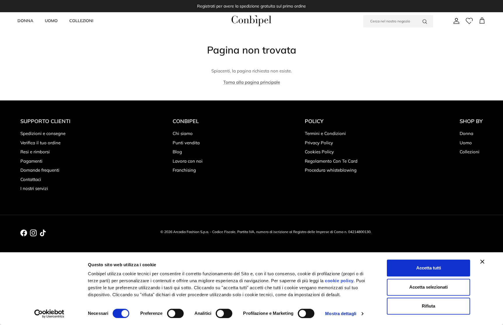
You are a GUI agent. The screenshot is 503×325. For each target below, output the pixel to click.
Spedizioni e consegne (42, 133)
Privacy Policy (319, 142)
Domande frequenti (39, 170)
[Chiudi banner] (482, 262)
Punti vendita (186, 142)
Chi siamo (183, 133)
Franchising (184, 170)
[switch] (175, 313)
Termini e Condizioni (325, 133)
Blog (177, 151)
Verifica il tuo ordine (40, 142)
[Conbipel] (251, 21)
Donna (466, 133)
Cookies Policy (319, 151)
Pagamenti (31, 161)
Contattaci (30, 179)
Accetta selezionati (428, 287)
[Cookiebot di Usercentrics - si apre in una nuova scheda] (49, 313)
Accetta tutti (428, 267)
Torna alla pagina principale (251, 82)
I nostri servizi (34, 188)
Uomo (466, 142)
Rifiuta (428, 305)
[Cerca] (424, 21)
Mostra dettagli (340, 313)
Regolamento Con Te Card (331, 161)
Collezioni (469, 151)
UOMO (51, 20)
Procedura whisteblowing (331, 170)
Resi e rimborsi (35, 151)
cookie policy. (339, 280)
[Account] (455, 20)
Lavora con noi (188, 161)
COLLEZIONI (81, 20)
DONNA (25, 20)
